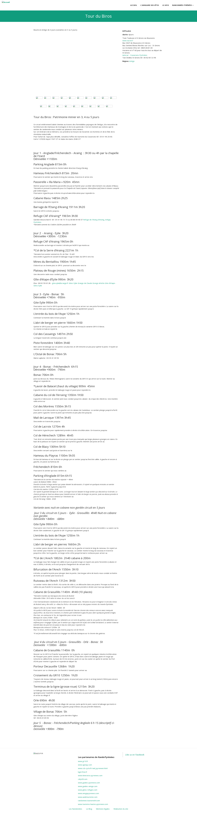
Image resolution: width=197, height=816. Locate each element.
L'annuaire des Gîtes (149, 5)
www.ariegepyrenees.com (88, 793)
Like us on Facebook (134, 754)
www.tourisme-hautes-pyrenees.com (93, 804)
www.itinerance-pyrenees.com (90, 775)
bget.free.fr (82, 772)
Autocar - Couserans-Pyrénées (134, 55)
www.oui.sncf (127, 40)
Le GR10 (165, 5)
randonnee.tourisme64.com (89, 800)
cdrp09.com (82, 779)
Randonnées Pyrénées (182, 5)
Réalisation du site (121, 809)
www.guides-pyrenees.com (89, 783)
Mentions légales (103, 809)
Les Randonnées (75, 809)
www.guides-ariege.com (87, 786)
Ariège (132, 61)
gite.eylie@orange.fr (60, 283)
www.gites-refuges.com (87, 790)
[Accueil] (5, 2)
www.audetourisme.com (87, 797)
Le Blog (89, 809)
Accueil (133, 5)
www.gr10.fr (83, 761)
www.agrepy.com (85, 765)
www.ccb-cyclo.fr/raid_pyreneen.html (93, 768)
